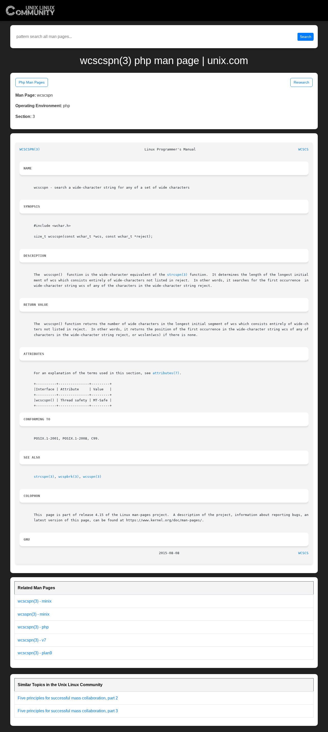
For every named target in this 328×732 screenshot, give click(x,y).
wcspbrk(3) (68, 477)
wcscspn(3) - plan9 (35, 653)
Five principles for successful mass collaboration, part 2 (68, 698)
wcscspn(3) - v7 (32, 640)
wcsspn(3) (92, 477)
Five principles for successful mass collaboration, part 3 (68, 711)
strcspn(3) (177, 275)
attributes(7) (166, 373)
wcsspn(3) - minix (33, 614)
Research (301, 82)
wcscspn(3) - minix (35, 601)
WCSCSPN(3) (29, 149)
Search (305, 37)
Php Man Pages (32, 82)
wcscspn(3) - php (33, 627)
